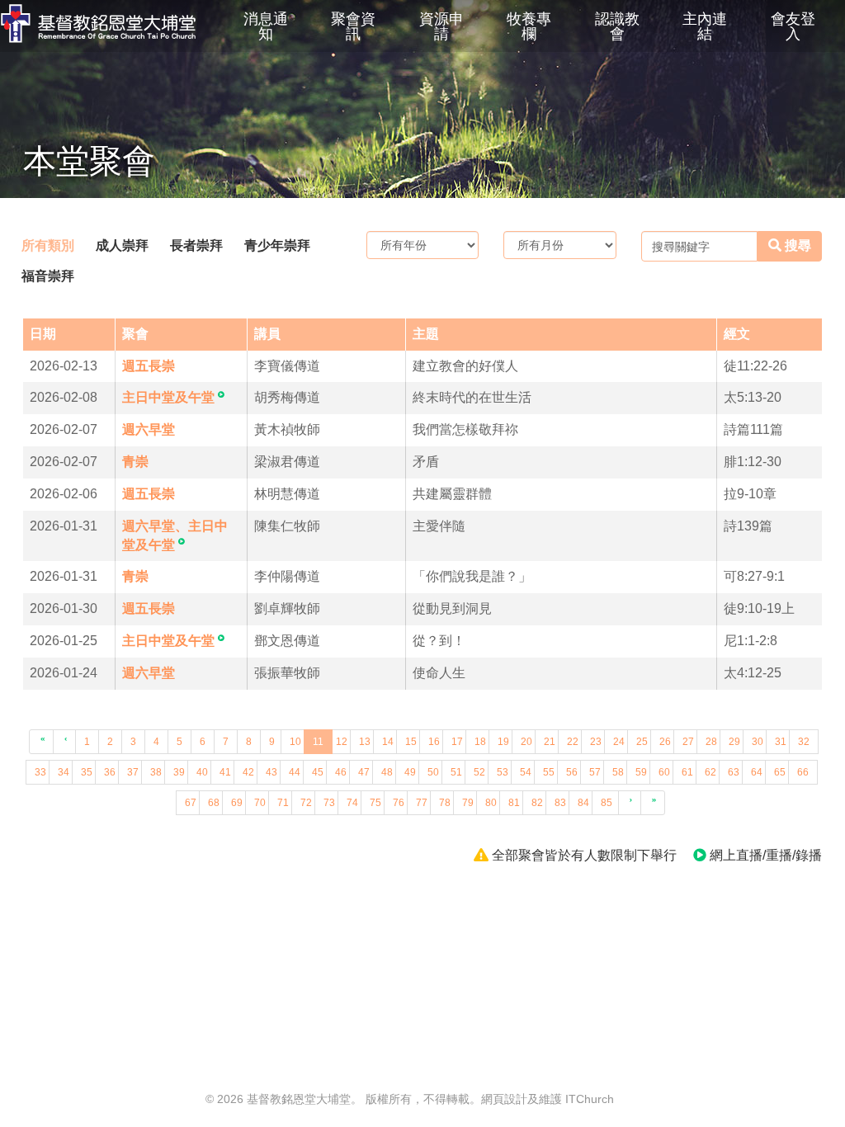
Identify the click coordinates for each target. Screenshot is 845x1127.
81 (514, 803)
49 (410, 772)
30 (757, 741)
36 (110, 772)
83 (560, 803)
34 (63, 772)
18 (480, 741)
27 (688, 741)
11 (318, 741)
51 (456, 772)
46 (341, 772)
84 (583, 803)
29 (734, 741)
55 (549, 772)
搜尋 (796, 245)
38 (156, 772)
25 (642, 741)
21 (549, 741)
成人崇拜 (122, 245)
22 (572, 741)
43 (271, 772)
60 (664, 772)
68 (214, 803)
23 (596, 741)
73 (329, 803)
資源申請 (441, 26)
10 (295, 741)
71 (283, 803)
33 (40, 772)
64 (756, 772)
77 (421, 803)
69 (237, 803)
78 (445, 803)
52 (479, 772)
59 (641, 772)
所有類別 (47, 245)
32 (804, 741)
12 (341, 741)
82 (537, 803)
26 (665, 741)
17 (457, 741)
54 (525, 772)
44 (294, 772)
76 (398, 803)
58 (618, 772)
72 (306, 803)
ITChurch (589, 1099)
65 (780, 772)
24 (619, 741)
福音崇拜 (47, 276)
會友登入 (793, 26)
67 (190, 803)
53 (502, 772)
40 (202, 772)
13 (365, 741)
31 (780, 741)
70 (260, 803)
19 (503, 741)
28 (711, 741)
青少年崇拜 (277, 245)
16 (434, 741)
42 (248, 772)
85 (606, 803)
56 (572, 772)
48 (387, 772)
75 (375, 803)
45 (317, 772)
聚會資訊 (353, 26)
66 (803, 772)
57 (595, 772)
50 (433, 772)
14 (388, 741)
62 (710, 772)
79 (468, 803)
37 (133, 772)
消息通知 (265, 26)
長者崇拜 (196, 245)
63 (733, 772)
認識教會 (617, 26)
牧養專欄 (529, 26)
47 (364, 772)
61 (687, 772)
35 (86, 772)
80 (491, 803)
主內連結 (704, 26)
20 (526, 741)
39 (179, 772)
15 (411, 741)
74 (352, 803)
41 (225, 772)
